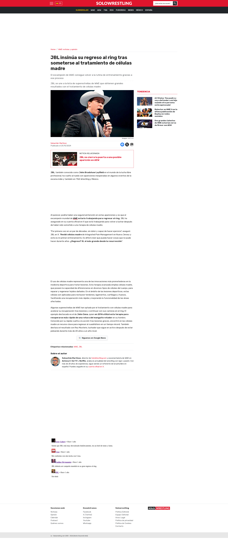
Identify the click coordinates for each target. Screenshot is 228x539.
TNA (105, 10)
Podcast (54, 520)
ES (60, 3)
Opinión (54, 515)
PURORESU (121, 10)
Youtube (86, 520)
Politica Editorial (122, 512)
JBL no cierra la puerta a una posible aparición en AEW (100, 158)
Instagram (87, 518)
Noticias (54, 512)
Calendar (54, 518)
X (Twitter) (87, 515)
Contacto (119, 526)
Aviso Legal (120, 518)
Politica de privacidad (124, 520)
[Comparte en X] (127, 144)
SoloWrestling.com (99, 358)
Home (53, 49)
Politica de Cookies (123, 523)
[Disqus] (92, 402)
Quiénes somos (57, 523)
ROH (112, 10)
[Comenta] (132, 144)
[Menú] (51, 3)
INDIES (131, 10)
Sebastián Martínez (59, 143)
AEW (99, 10)
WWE (93, 10)
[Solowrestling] (114, 3)
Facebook (87, 512)
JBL (80, 347)
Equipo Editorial (121, 515)
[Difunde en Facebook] (122, 144)
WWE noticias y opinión (67, 49)
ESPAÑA (148, 10)
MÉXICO (139, 10)
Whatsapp (87, 523)
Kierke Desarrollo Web (80, 536)
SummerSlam (82, 10)
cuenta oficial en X (96, 367)
